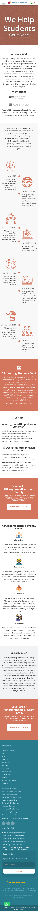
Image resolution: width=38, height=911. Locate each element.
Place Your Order (18, 506)
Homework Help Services (10, 803)
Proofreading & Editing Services (12, 812)
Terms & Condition (8, 750)
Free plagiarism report (9, 788)
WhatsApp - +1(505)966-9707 (13, 845)
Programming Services (9, 800)
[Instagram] (13, 823)
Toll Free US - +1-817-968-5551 (14, 836)
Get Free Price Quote (9, 780)
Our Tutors (5, 765)
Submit (19, 871)
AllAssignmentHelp (19, 3)
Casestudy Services (8, 806)
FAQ (3, 753)
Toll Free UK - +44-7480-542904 (14, 839)
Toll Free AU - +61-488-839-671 (14, 842)
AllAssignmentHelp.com (24, 907)
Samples (4, 777)
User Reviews (6, 771)
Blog (3, 756)
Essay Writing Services (9, 794)
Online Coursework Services (11, 815)
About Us (5, 759)
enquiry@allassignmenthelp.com (14, 833)
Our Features (6, 762)
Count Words (6, 774)
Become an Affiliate (16, 882)
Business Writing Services (10, 809)
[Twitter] (8, 823)
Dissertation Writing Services (11, 797)
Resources (5, 768)
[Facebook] (4, 823)
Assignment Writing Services (11, 791)
